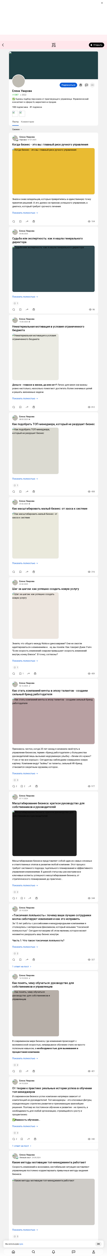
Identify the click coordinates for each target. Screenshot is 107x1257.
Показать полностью (23, 212)
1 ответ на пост (20, 966)
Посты (15, 121)
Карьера (23, 140)
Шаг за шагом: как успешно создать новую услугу (45, 589)
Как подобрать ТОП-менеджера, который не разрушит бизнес (53, 424)
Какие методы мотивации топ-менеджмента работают (49, 1162)
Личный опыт (25, 1157)
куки (21, 1244)
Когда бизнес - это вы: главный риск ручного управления (50, 144)
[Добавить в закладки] (20, 221)
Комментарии (27, 121)
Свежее (16, 129)
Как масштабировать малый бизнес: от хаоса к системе (49, 508)
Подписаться (68, 85)
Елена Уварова (27, 137)
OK (98, 1244)
